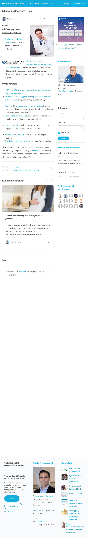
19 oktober (38, 510)
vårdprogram (33, 170)
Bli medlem (13, 506)
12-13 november (66, 91)
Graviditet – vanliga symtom (17, 141)
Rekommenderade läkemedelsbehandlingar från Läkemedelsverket (28, 64)
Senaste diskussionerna (69, 147)
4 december (39, 521)
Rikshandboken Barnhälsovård (18, 116)
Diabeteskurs (64, 61)
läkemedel (17, 170)
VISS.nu (35, 150)
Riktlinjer (15, 167)
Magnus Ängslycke (13, 19)
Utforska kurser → (10, 512)
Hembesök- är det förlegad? (69, 177)
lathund (24, 170)
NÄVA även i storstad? (66, 172)
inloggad (22, 271)
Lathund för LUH (12, 125)
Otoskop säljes (63, 168)
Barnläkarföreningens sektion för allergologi (23, 106)
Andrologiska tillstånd (14, 134)
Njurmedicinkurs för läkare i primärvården (75, 479)
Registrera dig (79, 3)
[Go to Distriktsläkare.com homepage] (13, 3)
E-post (60, 113)
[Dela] (51, 168)
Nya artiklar (67, 463)
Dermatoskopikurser (43, 496)
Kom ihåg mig (65, 133)
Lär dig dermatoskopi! (43, 463)
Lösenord (61, 123)
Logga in (66, 3)
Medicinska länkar (75, 493)
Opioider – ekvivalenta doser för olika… (75, 503)
